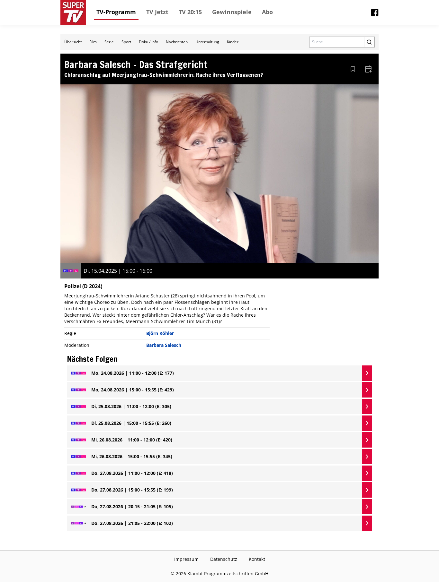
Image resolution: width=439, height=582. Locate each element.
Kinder (232, 42)
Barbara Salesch (163, 345)
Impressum (186, 559)
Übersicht (73, 42)
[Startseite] (73, 12)
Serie (109, 42)
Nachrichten (177, 42)
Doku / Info (148, 42)
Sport (126, 42)
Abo (267, 12)
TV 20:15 (190, 12)
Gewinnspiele (232, 12)
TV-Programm (116, 12)
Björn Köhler (160, 333)
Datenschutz (223, 559)
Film (93, 42)
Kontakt (257, 559)
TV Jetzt (157, 12)
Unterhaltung (207, 42)
